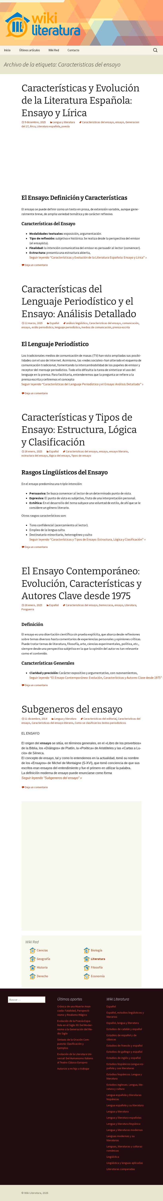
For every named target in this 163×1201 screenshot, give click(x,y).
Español (54, 323)
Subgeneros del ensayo (72, 709)
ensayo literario (118, 451)
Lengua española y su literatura (125, 1105)
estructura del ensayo (34, 455)
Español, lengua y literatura (123, 1023)
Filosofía (97, 967)
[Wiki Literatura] (81, 23)
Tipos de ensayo (81, 455)
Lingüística (113, 1157)
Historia (42, 967)
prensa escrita (121, 327)
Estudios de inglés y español (124, 1058)
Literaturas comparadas (121, 1169)
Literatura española (48, 126)
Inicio (7, 50)
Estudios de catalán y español (124, 1029)
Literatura (130, 605)
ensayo (119, 122)
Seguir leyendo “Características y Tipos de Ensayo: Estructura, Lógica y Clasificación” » (87, 539)
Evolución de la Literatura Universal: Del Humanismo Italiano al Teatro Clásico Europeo (75, 1058)
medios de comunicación (96, 327)
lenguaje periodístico (67, 327)
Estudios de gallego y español (124, 1051)
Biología (96, 950)
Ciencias (42, 950)
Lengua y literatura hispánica (123, 1124)
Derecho (42, 976)
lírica (33, 126)
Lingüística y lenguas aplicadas (125, 1163)
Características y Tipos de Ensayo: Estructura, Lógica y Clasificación (79, 430)
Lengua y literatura (64, 122)
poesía (65, 126)
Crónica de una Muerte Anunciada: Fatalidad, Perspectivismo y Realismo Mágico (74, 1011)
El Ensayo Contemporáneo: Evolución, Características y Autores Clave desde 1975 (81, 583)
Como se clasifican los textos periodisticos (100, 723)
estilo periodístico (42, 327)
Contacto (73, 50)
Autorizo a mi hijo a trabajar (73, 1068)
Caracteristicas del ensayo (98, 122)
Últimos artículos (29, 50)
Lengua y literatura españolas (124, 1117)
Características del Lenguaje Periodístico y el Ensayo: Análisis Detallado (78, 301)
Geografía (43, 959)
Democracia (106, 605)
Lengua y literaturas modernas (125, 1130)
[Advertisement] (106, 164)
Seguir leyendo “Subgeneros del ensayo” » (51, 778)
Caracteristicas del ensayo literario (52, 723)
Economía (98, 976)
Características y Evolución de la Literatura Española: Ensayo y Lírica (80, 100)
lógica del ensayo (59, 455)
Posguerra (27, 609)
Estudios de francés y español (125, 1045)
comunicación (130, 323)
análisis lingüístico (77, 323)
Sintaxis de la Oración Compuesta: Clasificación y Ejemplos (73, 1044)
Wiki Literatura (32, 1193)
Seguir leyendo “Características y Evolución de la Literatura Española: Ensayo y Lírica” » (88, 257)
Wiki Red (54, 50)
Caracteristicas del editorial (99, 718)
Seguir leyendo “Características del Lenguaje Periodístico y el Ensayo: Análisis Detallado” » (82, 384)
